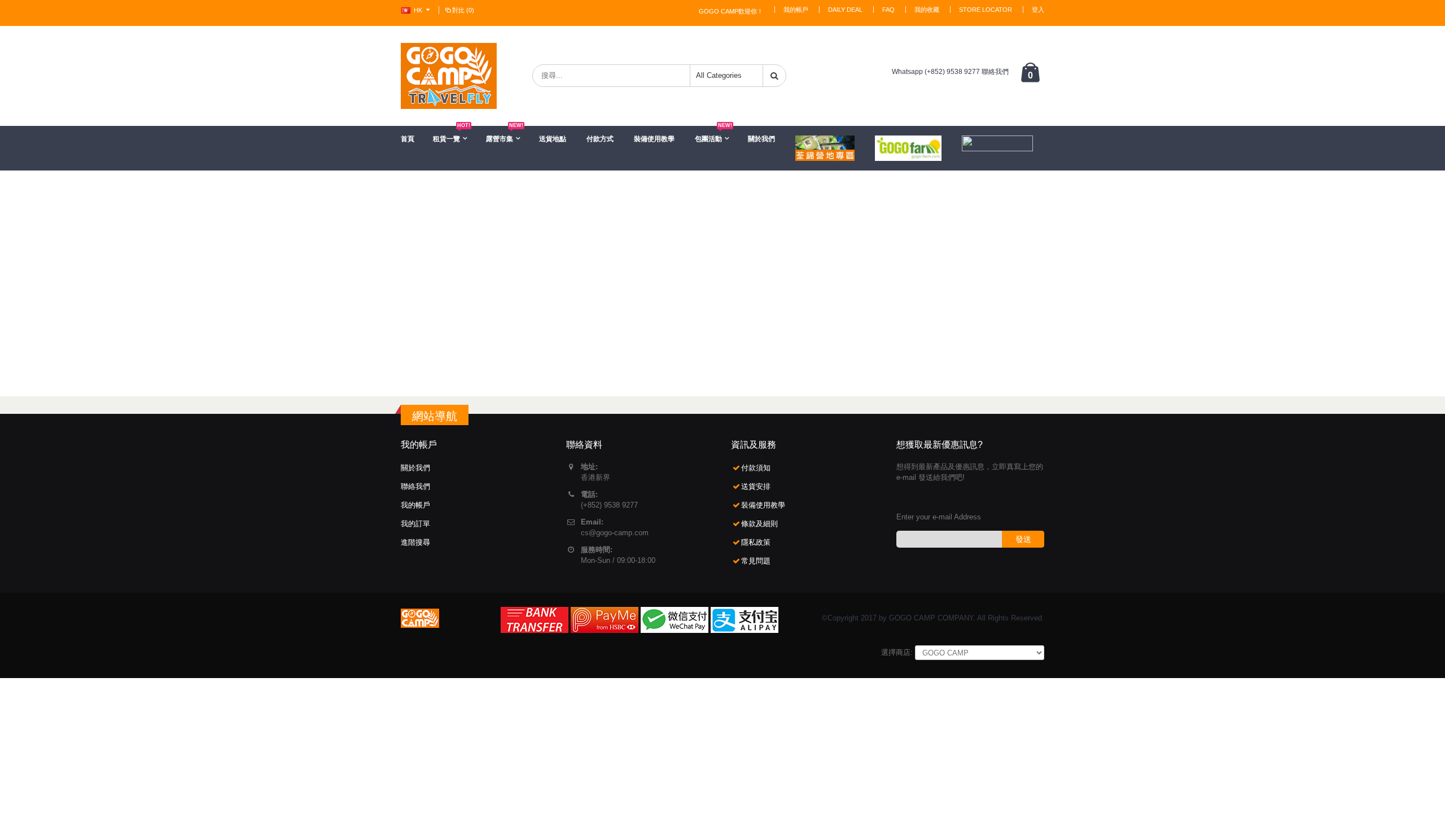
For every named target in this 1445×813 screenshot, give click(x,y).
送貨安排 (755, 486)
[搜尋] (774, 75)
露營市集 (504, 134)
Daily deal (845, 9)
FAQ (888, 9)
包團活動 (713, 134)
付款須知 (755, 468)
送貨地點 (552, 139)
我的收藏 (926, 9)
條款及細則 (759, 523)
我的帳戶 (795, 9)
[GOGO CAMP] (449, 76)
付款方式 (600, 139)
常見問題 (755, 561)
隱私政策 (755, 542)
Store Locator (985, 9)
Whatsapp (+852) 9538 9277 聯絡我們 (950, 72)
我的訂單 (415, 523)
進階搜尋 (415, 542)
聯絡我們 (415, 486)
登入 (1038, 9)
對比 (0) (463, 10)
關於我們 (761, 139)
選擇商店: (897, 652)
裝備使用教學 (654, 139)
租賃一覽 (451, 134)
